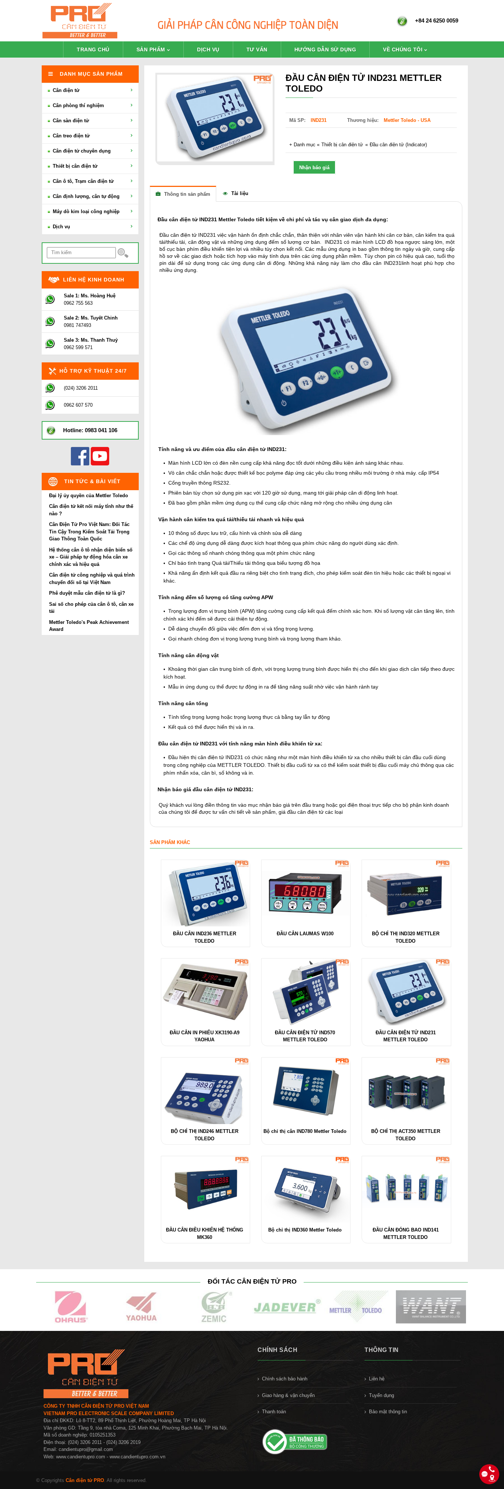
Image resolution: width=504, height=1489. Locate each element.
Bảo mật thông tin (388, 1411)
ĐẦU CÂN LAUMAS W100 (305, 933)
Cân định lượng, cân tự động (85, 196)
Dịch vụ (208, 49)
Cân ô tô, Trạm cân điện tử (82, 181)
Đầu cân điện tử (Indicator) (398, 144)
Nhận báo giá (314, 167)
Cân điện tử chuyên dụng (81, 151)
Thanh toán (274, 1411)
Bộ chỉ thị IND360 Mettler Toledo (305, 1230)
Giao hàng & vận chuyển (288, 1395)
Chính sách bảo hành (284, 1379)
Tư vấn (256, 49)
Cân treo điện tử (70, 136)
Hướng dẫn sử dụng (325, 49)
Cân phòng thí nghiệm (77, 105)
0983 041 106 (101, 430)
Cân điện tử (65, 90)
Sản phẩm (151, 49)
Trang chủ (93, 49)
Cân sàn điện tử (70, 120)
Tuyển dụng (381, 1395)
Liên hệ (376, 1379)
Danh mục (304, 144)
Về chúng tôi (402, 49)
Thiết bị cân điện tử (342, 144)
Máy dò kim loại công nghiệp (85, 211)
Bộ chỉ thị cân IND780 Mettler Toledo (304, 1131)
